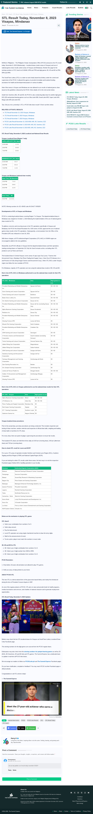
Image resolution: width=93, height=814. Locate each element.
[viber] (85, 792)
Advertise (79, 799)
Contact (66, 811)
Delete (14, 770)
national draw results (13, 720)
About (60, 811)
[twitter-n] (83, 2)
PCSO (23, 720)
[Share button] (38, 728)
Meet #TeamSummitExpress (79, 801)
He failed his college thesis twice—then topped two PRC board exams (78, 36)
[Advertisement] (32, 47)
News (36, 7)
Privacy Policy (87, 811)
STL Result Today (50, 720)
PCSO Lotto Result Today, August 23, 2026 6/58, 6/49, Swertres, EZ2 (79, 111)
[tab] (29, 7)
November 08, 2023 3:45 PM (14, 761)
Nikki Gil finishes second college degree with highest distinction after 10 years (83, 58)
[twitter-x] (74, 792)
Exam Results (57, 7)
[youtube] (88, 792)
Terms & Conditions (76, 811)
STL (42, 720)
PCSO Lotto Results (32, 720)
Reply (9, 770)
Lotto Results (70, 7)
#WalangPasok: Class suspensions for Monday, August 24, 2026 (77, 102)
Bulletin (80, 7)
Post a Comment (32, 779)
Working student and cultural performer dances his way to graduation (81, 80)
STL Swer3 (9, 14)
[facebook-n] (80, 2)
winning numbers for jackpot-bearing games (38, 651)
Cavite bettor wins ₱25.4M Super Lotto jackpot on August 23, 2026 (77, 106)
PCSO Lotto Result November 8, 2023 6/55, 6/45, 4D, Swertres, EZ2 (25, 127)
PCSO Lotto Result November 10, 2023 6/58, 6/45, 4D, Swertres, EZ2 (25, 121)
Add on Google (17, 31)
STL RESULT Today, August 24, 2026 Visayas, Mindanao (77, 98)
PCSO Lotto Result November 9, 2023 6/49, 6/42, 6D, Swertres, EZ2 (25, 124)
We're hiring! (80, 803)
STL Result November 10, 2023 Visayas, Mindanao (20, 112)
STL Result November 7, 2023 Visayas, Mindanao (19, 118)
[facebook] (71, 792)
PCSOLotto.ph (30, 661)
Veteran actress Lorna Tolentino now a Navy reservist (82, 47)
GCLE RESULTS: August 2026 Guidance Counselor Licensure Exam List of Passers (79, 115)
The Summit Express (14, 811)
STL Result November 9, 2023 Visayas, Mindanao (19, 115)
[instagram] (87, 2)
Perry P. (14, 738)
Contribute (80, 796)
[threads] (90, 2)
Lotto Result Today (72, 129)
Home (29, 7)
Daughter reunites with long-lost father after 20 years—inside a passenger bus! (82, 69)
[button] (86, 8)
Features (45, 7)
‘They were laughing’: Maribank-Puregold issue (35, 2)
